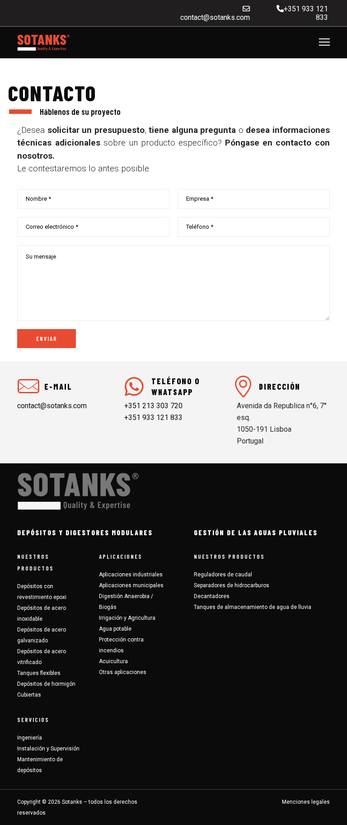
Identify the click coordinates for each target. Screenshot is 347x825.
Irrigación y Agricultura (127, 618)
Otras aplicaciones (122, 672)
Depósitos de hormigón (46, 684)
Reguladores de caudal (223, 574)
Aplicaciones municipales (131, 585)
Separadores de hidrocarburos (231, 585)
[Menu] (320, 42)
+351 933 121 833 (153, 417)
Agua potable (115, 629)
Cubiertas (29, 695)
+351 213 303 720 (153, 405)
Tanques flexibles (39, 673)
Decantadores (212, 596)
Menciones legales (306, 802)
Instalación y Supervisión (48, 748)
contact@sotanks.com (214, 17)
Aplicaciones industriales (131, 574)
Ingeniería (29, 738)
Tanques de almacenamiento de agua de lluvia (252, 607)
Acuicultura (113, 661)
